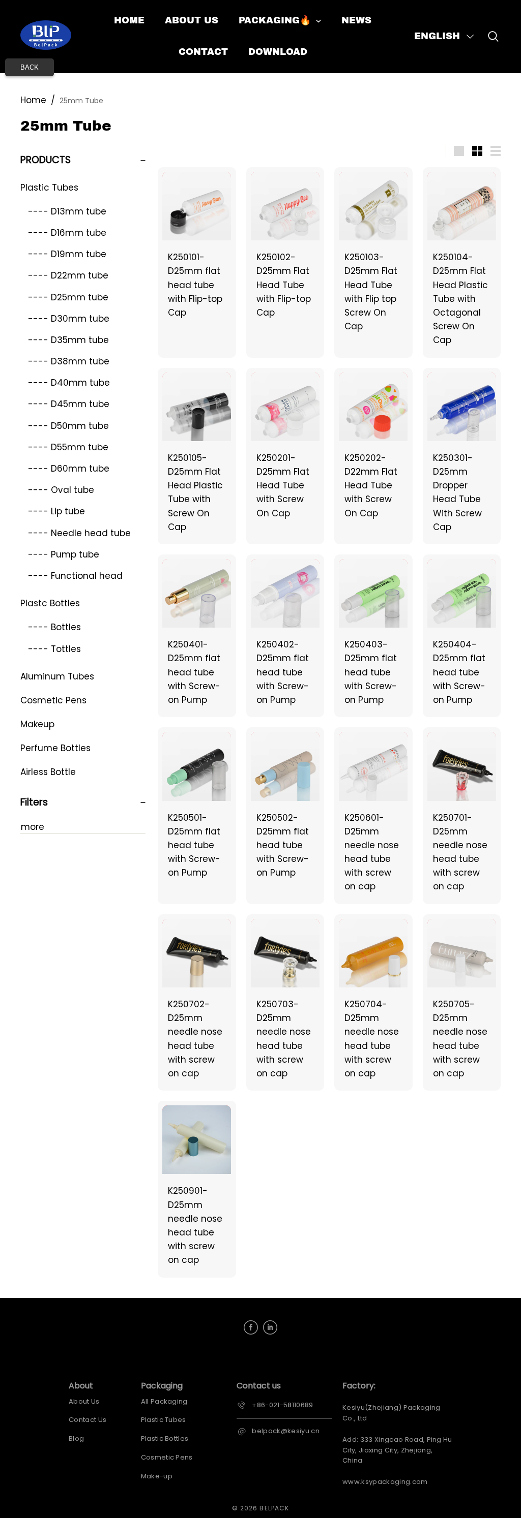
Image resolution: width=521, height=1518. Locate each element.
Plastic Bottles (165, 1438)
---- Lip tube (56, 511)
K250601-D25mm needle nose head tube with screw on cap (371, 852)
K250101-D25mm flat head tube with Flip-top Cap (195, 285)
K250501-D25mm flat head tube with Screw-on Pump (194, 845)
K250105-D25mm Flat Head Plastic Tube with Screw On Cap (195, 492)
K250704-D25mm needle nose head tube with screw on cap (371, 1038)
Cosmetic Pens (53, 700)
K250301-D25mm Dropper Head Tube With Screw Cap (457, 492)
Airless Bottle (48, 772)
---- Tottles (54, 649)
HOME (129, 20)
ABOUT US (191, 20)
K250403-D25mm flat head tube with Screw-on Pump (370, 672)
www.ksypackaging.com (385, 1481)
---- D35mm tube (68, 340)
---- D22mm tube (68, 275)
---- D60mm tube (68, 468)
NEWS (356, 20)
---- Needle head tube (79, 533)
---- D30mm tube (68, 319)
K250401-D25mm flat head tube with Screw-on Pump (194, 672)
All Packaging (164, 1401)
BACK (29, 67)
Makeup (37, 724)
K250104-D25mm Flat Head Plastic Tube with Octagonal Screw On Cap (460, 298)
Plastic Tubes (49, 187)
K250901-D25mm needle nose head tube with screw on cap (195, 1225)
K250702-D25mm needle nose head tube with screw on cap (195, 1038)
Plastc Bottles (50, 603)
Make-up (156, 1476)
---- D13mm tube (67, 211)
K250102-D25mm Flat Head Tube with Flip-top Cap (283, 285)
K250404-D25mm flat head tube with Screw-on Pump (459, 672)
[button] (444, 36)
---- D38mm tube (68, 361)
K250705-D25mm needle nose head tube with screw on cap (460, 1038)
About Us (84, 1401)
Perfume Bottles (55, 748)
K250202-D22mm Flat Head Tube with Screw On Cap (370, 485)
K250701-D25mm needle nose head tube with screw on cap (460, 852)
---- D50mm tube (68, 426)
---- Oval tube (61, 490)
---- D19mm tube (67, 254)
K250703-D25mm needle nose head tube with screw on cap (283, 1038)
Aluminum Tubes (57, 676)
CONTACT (203, 52)
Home (33, 100)
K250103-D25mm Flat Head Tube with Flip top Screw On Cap (370, 291)
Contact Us (87, 1419)
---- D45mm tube (68, 404)
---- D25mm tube (68, 297)
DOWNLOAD (277, 52)
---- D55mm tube (68, 447)
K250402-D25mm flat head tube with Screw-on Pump (282, 672)
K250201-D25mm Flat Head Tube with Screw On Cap (282, 485)
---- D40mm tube (69, 383)
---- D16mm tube (67, 233)
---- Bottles (54, 627)
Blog (76, 1438)
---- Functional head (75, 576)
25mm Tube (81, 101)
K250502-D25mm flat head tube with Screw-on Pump (282, 845)
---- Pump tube (63, 554)
